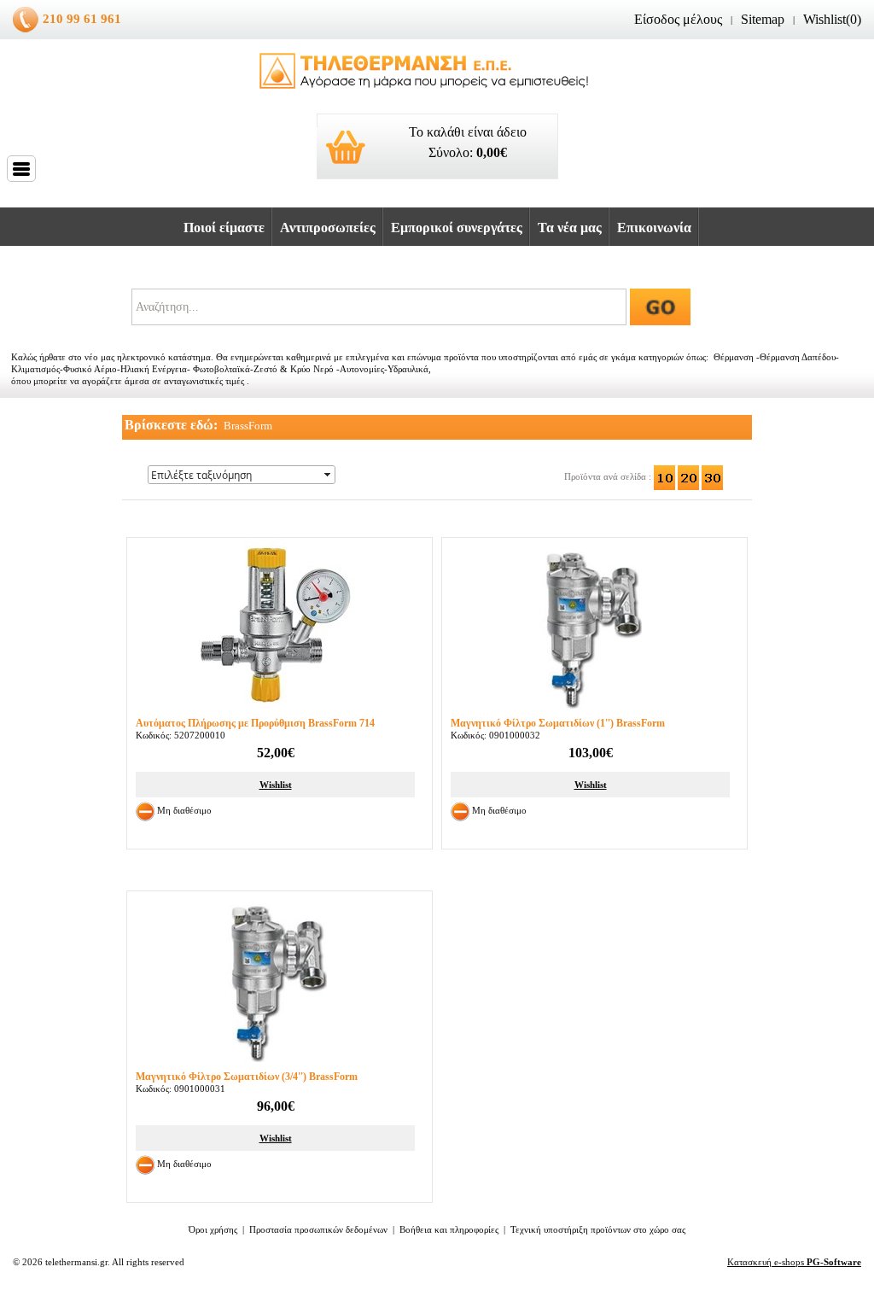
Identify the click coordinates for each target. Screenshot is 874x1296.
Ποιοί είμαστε (224, 227)
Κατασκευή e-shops (794, 1262)
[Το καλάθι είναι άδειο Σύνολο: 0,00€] (437, 186)
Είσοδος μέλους (678, 19)
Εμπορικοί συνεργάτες (456, 227)
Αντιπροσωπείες (328, 227)
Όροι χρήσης (213, 1229)
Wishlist (275, 784)
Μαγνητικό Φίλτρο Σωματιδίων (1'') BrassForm (558, 723)
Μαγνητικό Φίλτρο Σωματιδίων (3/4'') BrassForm (247, 1077)
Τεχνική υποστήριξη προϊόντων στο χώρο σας (597, 1229)
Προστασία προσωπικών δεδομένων (318, 1229)
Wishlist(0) (832, 19)
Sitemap (762, 19)
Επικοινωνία (654, 227)
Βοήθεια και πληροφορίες (448, 1229)
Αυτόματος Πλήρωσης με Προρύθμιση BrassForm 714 (255, 723)
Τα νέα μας (570, 227)
